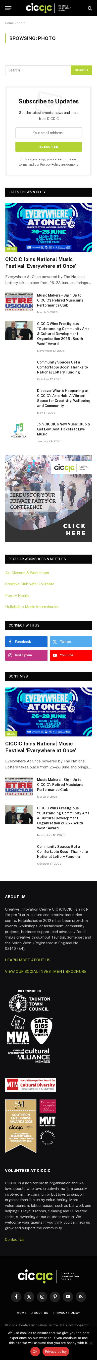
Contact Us (14, 1239)
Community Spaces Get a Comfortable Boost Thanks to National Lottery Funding (62, 367)
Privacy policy (56, 1352)
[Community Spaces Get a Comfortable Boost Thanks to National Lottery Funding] (19, 368)
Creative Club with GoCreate (29, 584)
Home (9, 23)
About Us (39, 1313)
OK (35, 1352)
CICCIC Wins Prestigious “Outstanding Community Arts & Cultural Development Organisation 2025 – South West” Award (63, 334)
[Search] (89, 8)
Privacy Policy (50, 164)
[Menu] (8, 8)
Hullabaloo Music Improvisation (32, 607)
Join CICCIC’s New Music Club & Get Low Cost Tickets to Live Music (63, 429)
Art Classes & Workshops (27, 573)
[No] (90, 1343)
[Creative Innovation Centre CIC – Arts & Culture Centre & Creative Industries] (48, 8)
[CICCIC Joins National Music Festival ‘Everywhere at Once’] (48, 227)
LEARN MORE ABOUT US (27, 960)
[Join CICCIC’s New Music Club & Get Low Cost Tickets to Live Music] (19, 430)
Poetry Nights (17, 595)
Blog (11, 249)
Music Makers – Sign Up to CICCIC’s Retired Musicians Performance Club (60, 300)
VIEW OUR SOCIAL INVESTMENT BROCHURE (46, 971)
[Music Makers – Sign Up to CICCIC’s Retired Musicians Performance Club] (19, 301)
